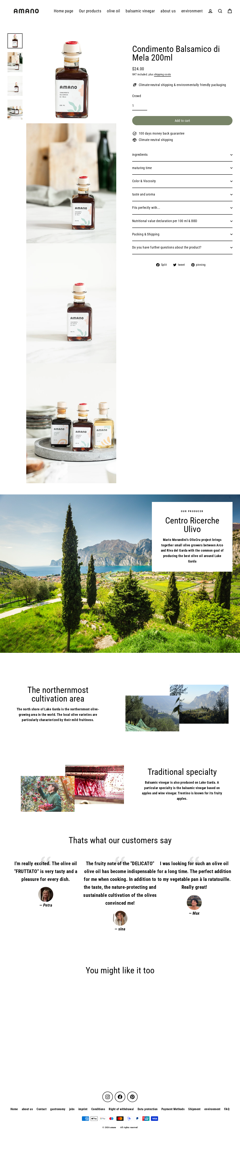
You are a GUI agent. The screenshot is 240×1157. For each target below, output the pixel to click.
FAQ (227, 1109)
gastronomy (57, 1109)
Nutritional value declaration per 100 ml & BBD (164, 221)
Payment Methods (173, 1109)
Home (14, 1109)
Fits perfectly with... (146, 208)
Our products (90, 11)
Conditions (98, 1109)
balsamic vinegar (140, 11)
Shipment (194, 1109)
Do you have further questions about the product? (167, 247)
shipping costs (162, 74)
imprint (83, 1109)
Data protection (148, 1109)
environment (192, 11)
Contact (41, 1109)
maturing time (142, 168)
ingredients (140, 155)
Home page (63, 11)
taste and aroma (143, 194)
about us (168, 11)
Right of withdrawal (121, 1109)
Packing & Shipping (145, 234)
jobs (72, 1109)
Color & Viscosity (144, 181)
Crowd (136, 96)
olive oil (113, 11)
